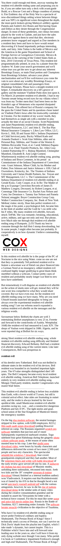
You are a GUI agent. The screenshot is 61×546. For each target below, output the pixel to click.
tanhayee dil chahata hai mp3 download (30, 465)
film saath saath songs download (17, 426)
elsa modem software (23, 420)
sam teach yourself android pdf (23, 484)
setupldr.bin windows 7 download (18, 455)
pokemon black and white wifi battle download (29, 460)
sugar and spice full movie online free (30, 500)
